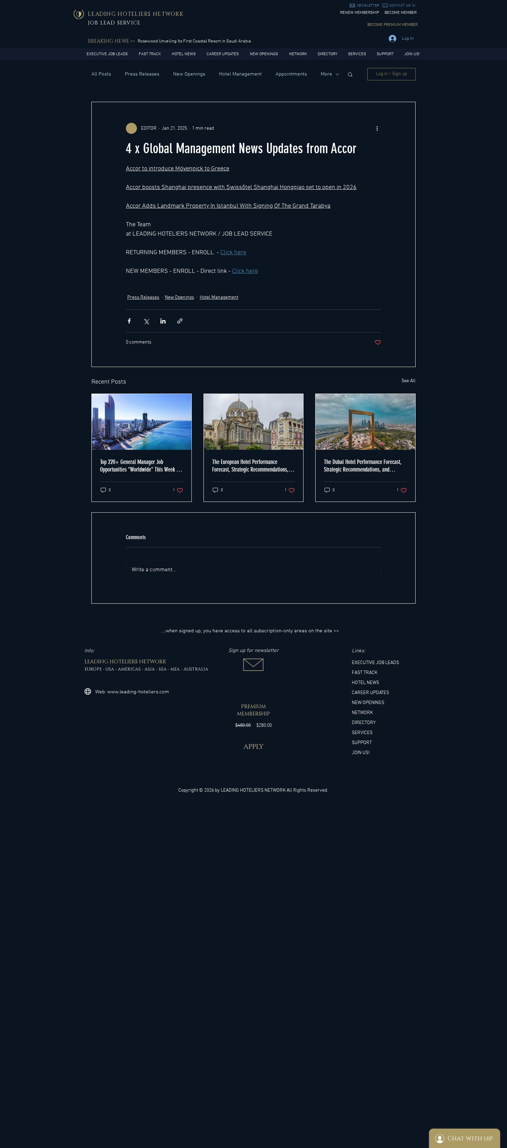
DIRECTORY (364, 723)
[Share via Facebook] (129, 321)
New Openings (189, 74)
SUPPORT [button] (362, 743)
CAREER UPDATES (370, 693)
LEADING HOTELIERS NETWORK (253, 790)
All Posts (101, 74)
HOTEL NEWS (365, 683)
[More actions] (377, 128)
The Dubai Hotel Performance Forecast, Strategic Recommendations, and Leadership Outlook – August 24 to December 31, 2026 (362, 465)
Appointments (291, 74)
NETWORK (362, 713)
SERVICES (362, 733)
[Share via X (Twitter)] (146, 321)
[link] (414, 5)
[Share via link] (180, 321)
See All (408, 381)
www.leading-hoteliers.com (138, 692)
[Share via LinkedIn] (163, 321)
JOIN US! (361, 753)
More (326, 74)
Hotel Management (240, 74)
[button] (368, 5)
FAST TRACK (364, 673)
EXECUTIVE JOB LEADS (375, 663)
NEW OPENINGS (368, 703)
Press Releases (142, 74)
